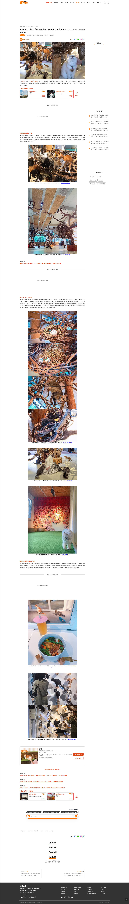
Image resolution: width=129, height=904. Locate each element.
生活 (93, 2)
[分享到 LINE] (78, 39)
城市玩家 (48, 2)
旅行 (77, 2)
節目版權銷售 (103, 887)
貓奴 (23, 81)
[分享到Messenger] (81, 39)
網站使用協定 (90, 891)
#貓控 (46, 831)
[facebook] (62, 897)
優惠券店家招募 (77, 887)
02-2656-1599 (29, 894)
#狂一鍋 (99, 176)
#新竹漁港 (92, 184)
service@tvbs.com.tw (29, 892)
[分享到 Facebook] (75, 39)
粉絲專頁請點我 (48, 757)
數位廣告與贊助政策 (91, 893)
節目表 (75, 891)
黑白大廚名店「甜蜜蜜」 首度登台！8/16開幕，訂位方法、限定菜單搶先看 (99, 116)
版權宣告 (76, 893)
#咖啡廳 (30, 831)
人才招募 (63, 891)
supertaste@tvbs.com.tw (30, 890)
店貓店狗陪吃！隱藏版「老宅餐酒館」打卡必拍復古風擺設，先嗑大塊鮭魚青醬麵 (41, 781)
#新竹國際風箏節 (101, 184)
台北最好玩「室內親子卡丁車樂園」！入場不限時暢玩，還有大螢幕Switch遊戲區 (99, 149)
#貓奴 (41, 831)
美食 (71, 2)
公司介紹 (63, 889)
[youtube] (65, 897)
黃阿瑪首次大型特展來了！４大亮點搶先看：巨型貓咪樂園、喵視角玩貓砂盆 (40, 263)
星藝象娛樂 (103, 893)
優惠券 (56, 2)
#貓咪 (51, 831)
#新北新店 (23, 831)
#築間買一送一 (93, 180)
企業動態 (63, 893)
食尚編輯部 (26, 39)
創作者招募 (76, 889)
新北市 (27, 26)
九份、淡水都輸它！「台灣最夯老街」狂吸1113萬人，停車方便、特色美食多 (99, 122)
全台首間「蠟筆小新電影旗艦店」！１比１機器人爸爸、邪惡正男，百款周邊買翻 (99, 135)
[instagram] (72, 897)
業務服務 (89, 887)
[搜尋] (105, 3)
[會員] (108, 3)
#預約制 (36, 831)
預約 (32, 81)
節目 (61, 2)
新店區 (32, 26)
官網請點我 (41, 757)
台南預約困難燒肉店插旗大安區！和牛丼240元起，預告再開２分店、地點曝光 (100, 129)
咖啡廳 (36, 81)
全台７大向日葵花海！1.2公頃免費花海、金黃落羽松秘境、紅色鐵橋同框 (100, 142)
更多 (98, 2)
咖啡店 (36, 26)
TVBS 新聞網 (107, 902)
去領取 (43, 96)
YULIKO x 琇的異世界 (65, 183)
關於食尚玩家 (64, 887)
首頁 (21, 26)
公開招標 (102, 889)
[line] (69, 897)
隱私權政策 (89, 889)
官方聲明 (102, 891)
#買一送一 (92, 176)
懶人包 (83, 2)
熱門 (66, 2)
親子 (88, 2)
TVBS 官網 (101, 902)
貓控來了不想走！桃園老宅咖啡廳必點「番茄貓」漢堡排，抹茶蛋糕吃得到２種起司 (42, 788)
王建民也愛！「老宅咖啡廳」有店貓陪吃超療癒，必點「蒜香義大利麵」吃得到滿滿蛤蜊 (43, 775)
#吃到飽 (101, 180)
